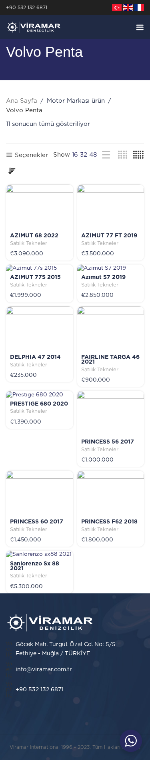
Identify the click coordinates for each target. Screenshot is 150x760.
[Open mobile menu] (140, 27)
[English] (128, 7)
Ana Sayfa (21, 101)
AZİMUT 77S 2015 (35, 277)
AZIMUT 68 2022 (34, 236)
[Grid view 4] (122, 155)
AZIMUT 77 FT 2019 (109, 236)
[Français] (139, 7)
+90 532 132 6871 (26, 7)
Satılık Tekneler (28, 243)
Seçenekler (31, 155)
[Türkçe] (117, 7)
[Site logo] (33, 27)
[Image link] (50, 622)
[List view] (106, 155)
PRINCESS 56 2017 (107, 442)
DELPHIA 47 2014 (35, 357)
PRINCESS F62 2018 (109, 522)
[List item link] (75, 669)
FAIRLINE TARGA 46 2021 (110, 359)
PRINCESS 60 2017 (36, 522)
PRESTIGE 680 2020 (39, 404)
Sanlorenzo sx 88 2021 (34, 566)
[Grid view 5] (138, 155)
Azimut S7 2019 (103, 277)
